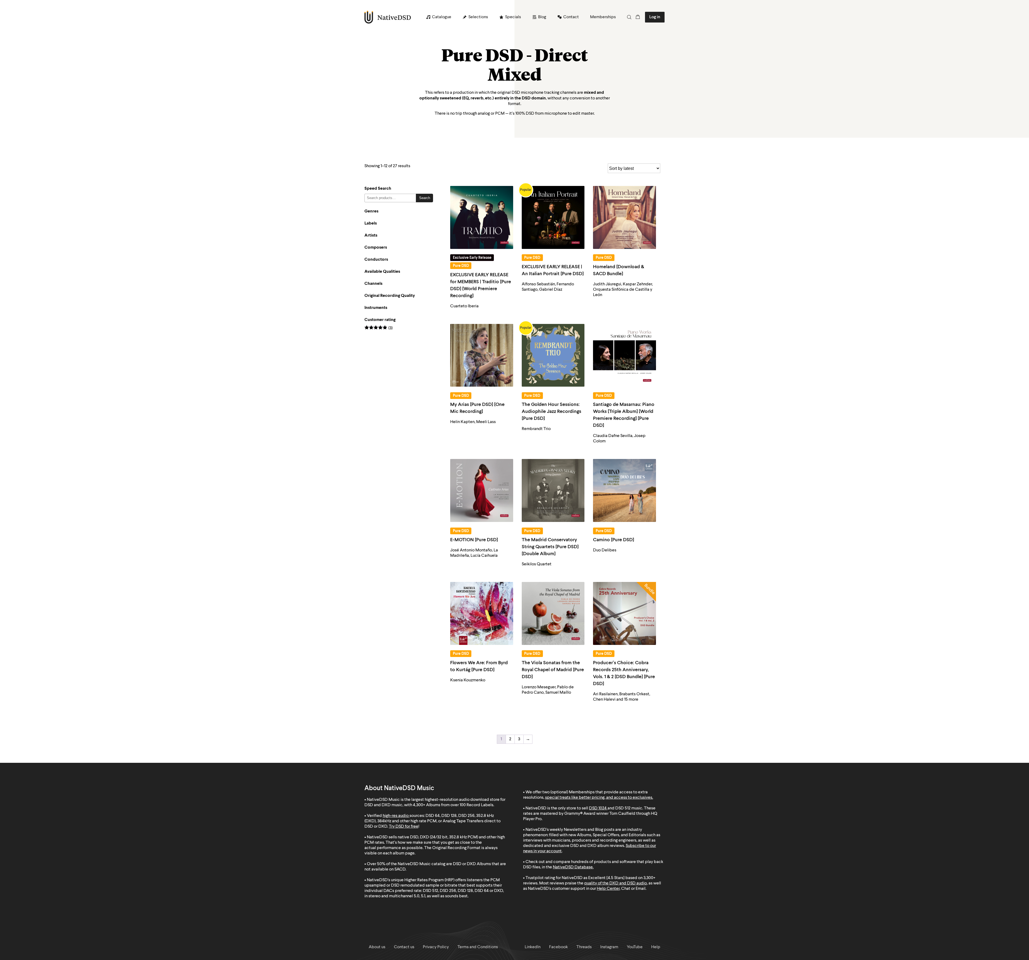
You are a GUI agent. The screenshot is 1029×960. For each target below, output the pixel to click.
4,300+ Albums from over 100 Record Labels (453, 805)
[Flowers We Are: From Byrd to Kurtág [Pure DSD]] (481, 613)
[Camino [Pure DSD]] (624, 490)
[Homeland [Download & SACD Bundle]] (624, 217)
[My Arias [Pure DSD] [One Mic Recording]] (481, 355)
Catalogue (441, 17)
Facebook (558, 947)
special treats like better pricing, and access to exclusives (598, 797)
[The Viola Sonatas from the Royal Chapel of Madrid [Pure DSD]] (553, 613)
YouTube (635, 947)
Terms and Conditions (477, 947)
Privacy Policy (436, 947)
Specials (513, 17)
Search (424, 198)
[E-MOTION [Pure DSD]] (481, 490)
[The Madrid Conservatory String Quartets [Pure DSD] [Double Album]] (553, 490)
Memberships (603, 17)
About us (377, 947)
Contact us (404, 947)
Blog (542, 17)
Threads (584, 947)
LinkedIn (532, 947)
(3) (378, 328)
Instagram (609, 947)
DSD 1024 (598, 808)
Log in (654, 17)
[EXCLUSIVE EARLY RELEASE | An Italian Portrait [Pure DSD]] (553, 217)
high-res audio (396, 816)
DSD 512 (623, 808)
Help (655, 947)
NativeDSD (387, 17)
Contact (571, 17)
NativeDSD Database (573, 867)
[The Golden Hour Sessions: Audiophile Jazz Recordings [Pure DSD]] (553, 355)
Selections (478, 17)
